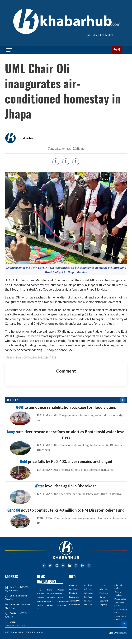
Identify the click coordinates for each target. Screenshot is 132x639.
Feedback (103, 593)
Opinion (39, 597)
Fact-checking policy (120, 611)
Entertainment (60, 601)
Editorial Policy (118, 586)
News (49, 590)
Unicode (88, 604)
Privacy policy (120, 599)
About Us (73, 585)
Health (60, 597)
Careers (103, 597)
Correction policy (119, 604)
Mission (87, 589)
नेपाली (116, 49)
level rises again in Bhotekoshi (66, 485)
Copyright (103, 601)
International (49, 593)
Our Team (73, 589)
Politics (60, 590)
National (39, 593)
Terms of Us (74, 601)
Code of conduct (118, 593)
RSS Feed (88, 597)
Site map (88, 601)
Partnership (74, 597)
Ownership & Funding (120, 617)
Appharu (122, 632)
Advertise (103, 589)
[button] (124, 624)
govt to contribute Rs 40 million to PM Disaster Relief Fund (66, 510)
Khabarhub (26, 138)
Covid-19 (39, 606)
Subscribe (88, 593)
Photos (49, 605)
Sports (49, 601)
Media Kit (73, 593)
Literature (60, 605)
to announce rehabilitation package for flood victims (66, 407)
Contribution (74, 604)
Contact (102, 585)
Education (39, 601)
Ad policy (103, 604)
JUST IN (12, 400)
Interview (49, 597)
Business (60, 593)
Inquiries (88, 585)
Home (39, 590)
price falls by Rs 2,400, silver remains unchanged (66, 461)
